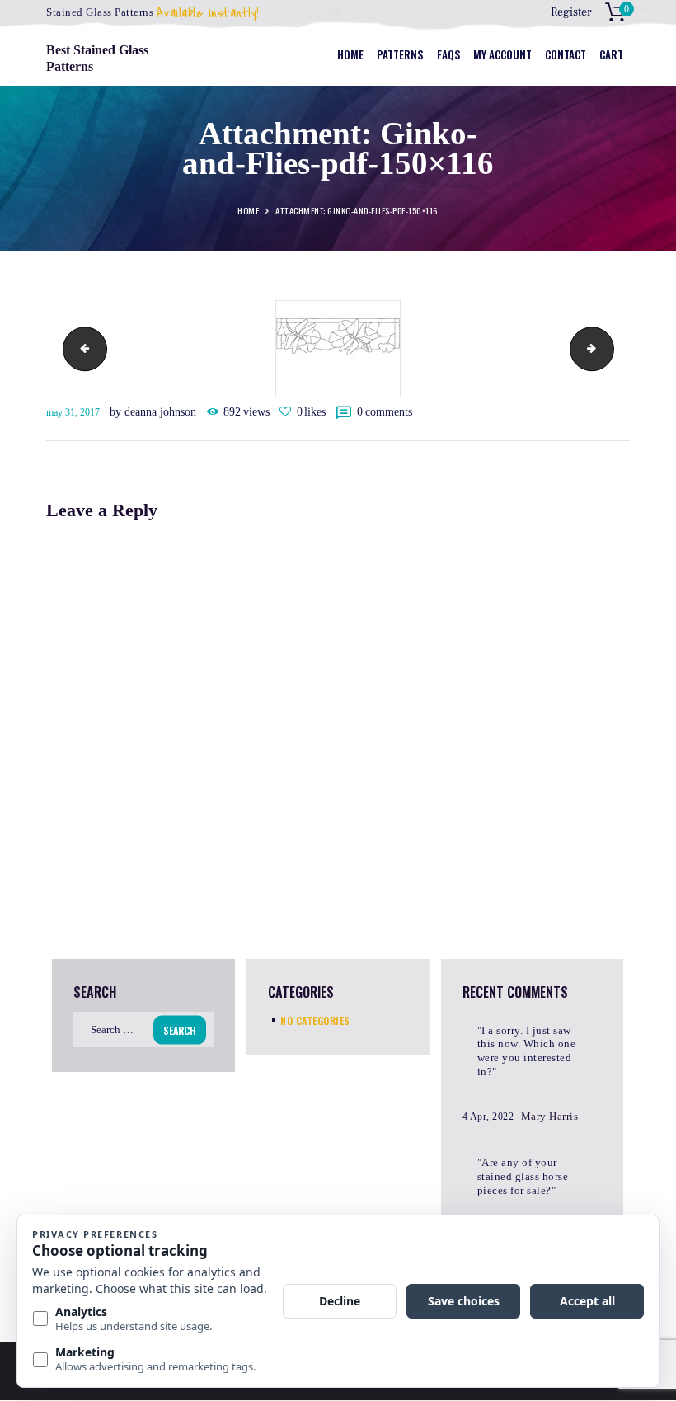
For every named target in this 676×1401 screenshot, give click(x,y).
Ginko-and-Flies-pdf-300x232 (608, 348)
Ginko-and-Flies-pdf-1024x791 (80, 348)
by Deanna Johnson (155, 412)
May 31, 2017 (73, 412)
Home (248, 211)
